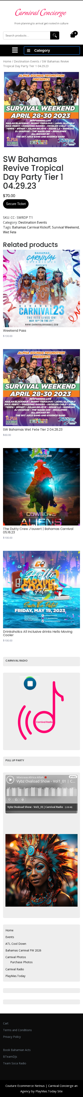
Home (7, 61)
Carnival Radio (14, 969)
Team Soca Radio (14, 1063)
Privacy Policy (12, 1037)
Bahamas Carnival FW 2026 (23, 950)
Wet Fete (9, 232)
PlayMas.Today (15, 976)
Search (54, 35)
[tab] (15, 50)
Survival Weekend (65, 227)
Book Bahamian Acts (17, 1050)
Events (9, 937)
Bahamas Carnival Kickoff (31, 227)
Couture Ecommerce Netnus (25, 1086)
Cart (5, 1023)
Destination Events (26, 61)
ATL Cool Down (15, 944)
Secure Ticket (16, 204)
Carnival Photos (15, 957)
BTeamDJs (10, 1056)
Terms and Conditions (17, 1030)
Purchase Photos (21, 962)
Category (42, 50)
